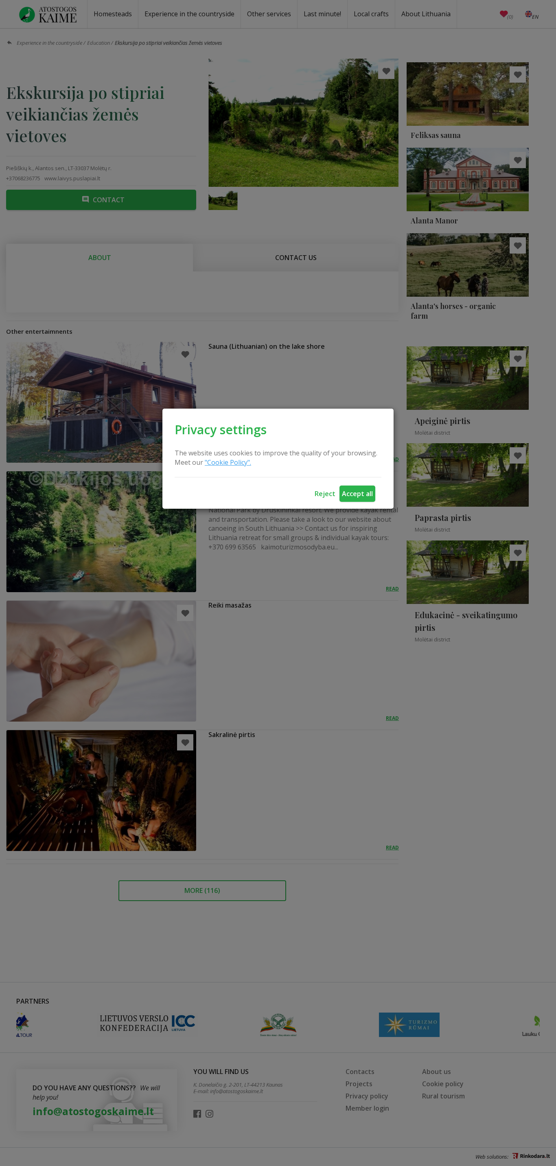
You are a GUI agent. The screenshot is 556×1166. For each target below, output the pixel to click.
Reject (325, 493)
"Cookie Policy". (228, 462)
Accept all (357, 493)
